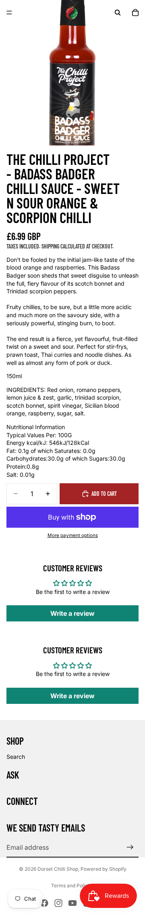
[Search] (117, 12)
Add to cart (104, 493)
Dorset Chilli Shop (57, 869)
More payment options (73, 535)
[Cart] (135, 12)
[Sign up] (130, 847)
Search (15, 756)
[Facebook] (44, 903)
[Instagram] (58, 903)
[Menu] (9, 12)
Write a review (72, 613)
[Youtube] (72, 903)
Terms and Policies (72, 885)
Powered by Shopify (103, 869)
